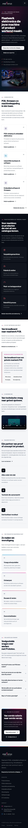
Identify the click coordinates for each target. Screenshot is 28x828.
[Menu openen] (24, 3)
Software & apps (6, 795)
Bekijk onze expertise (8, 52)
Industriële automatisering (8, 786)
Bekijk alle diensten (19, 208)
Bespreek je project (11, 732)
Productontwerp (6, 780)
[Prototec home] (7, 3)
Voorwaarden (10, 825)
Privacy (3, 825)
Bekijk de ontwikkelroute (8, 346)
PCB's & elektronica (6, 783)
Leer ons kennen (6, 461)
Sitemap (16, 825)
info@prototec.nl (12, 737)
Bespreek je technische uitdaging (11, 48)
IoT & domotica (5, 797)
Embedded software (7, 789)
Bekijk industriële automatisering (11, 313)
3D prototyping (5, 792)
